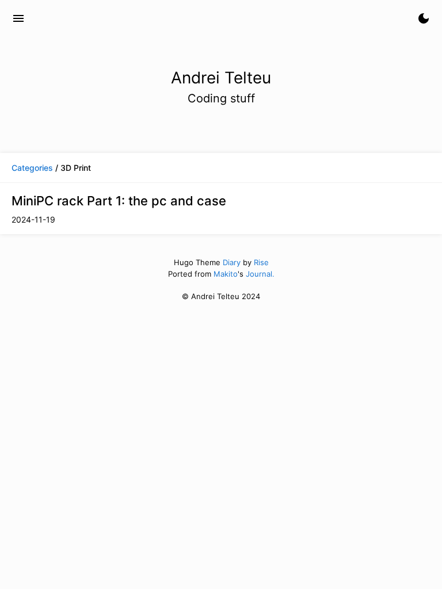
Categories (32, 168)
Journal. (260, 273)
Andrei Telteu (75, 18)
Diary (232, 262)
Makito (226, 273)
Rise (261, 262)
